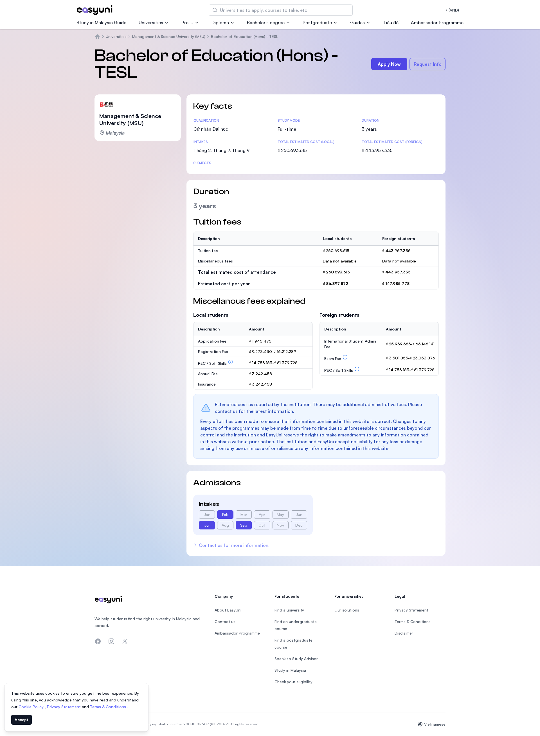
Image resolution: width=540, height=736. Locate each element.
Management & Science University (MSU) (168, 36)
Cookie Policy (32, 706)
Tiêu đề (391, 22)
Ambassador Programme (437, 22)
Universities (151, 22)
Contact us (225, 621)
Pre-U (187, 22)
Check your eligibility (293, 681)
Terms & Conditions (108, 706)
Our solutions (346, 610)
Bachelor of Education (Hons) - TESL (244, 36)
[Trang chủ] (97, 36)
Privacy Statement (64, 706)
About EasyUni (228, 610)
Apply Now (389, 64)
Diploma (220, 22)
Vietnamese (435, 724)
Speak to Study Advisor (296, 658)
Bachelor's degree (266, 22)
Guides (357, 22)
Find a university (289, 610)
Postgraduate (317, 22)
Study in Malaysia (290, 670)
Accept (21, 719)
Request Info (428, 64)
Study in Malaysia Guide (101, 22)
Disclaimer (404, 633)
